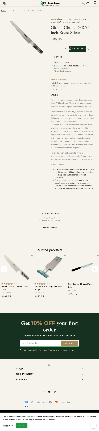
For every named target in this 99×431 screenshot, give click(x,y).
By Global (7, 293)
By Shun (72, 290)
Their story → (57, 89)
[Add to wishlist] (91, 49)
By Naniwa (40, 293)
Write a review (49, 227)
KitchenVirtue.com (49, 3)
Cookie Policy (8, 426)
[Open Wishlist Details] (87, 3)
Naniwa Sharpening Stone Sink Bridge (48, 288)
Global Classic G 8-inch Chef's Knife (15, 288)
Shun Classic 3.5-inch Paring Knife (80, 285)
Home (3, 11)
